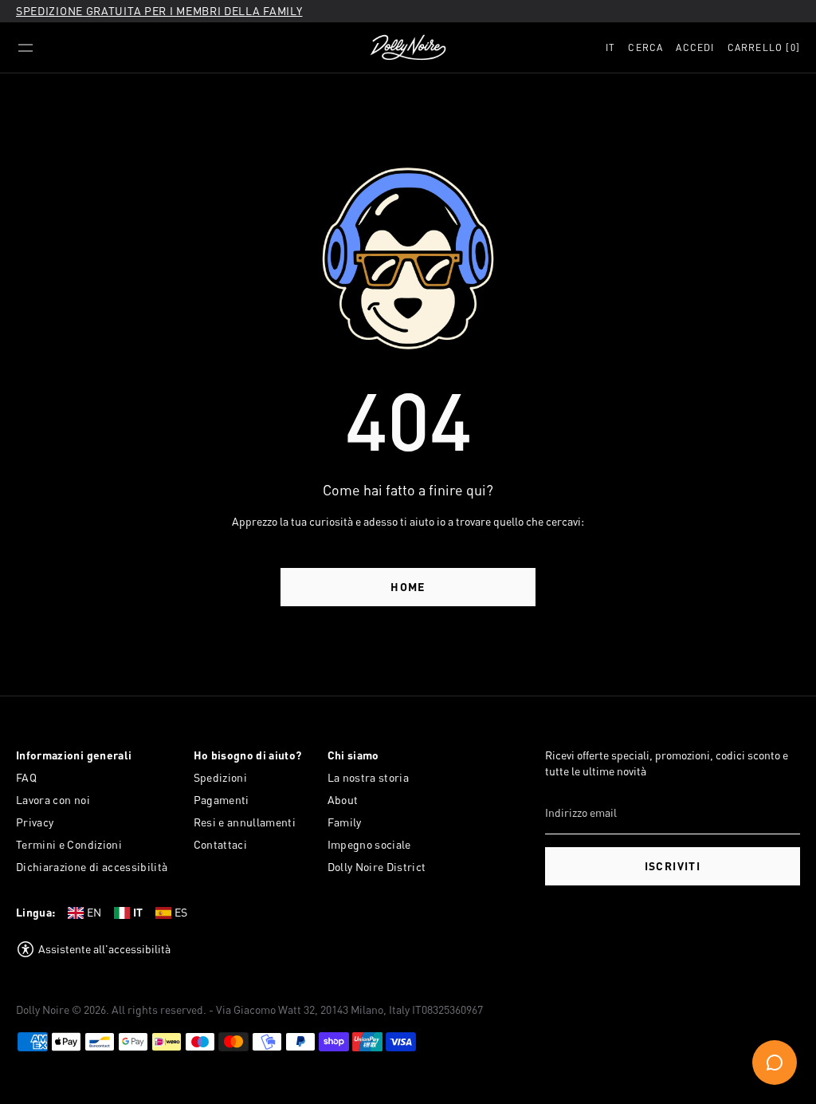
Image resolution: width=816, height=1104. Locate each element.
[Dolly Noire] (408, 48)
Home (408, 586)
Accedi (695, 47)
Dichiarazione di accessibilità (92, 866)
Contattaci (221, 844)
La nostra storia (369, 777)
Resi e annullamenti (245, 822)
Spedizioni (221, 777)
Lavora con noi (53, 799)
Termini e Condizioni (69, 844)
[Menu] (25, 48)
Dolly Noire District (377, 866)
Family (345, 822)
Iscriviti (673, 866)
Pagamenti (221, 799)
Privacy (34, 822)
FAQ (26, 777)
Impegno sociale (369, 844)
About (343, 799)
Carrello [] (764, 47)
